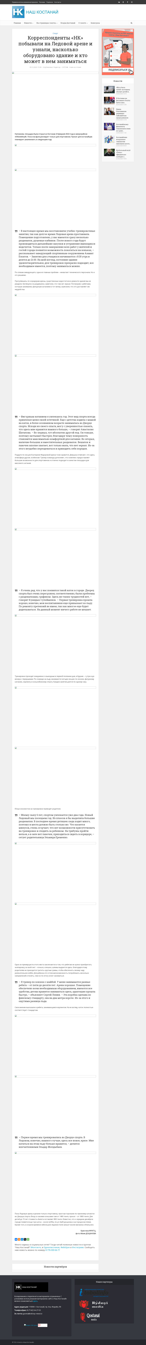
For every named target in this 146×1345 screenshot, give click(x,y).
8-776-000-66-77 (53, 1250)
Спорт (55, 33)
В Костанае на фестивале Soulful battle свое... (123, 100)
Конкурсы (95, 23)
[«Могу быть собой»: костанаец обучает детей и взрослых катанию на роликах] (110, 89)
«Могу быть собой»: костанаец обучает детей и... (123, 89)
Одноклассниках (52, 1247)
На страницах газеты (46, 23)
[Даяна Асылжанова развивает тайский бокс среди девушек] (110, 111)
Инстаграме (78, 1247)
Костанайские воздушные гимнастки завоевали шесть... (123, 140)
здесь (35, 1301)
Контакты (57, 2)
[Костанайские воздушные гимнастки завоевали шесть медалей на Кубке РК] (110, 139)
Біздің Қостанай (68, 23)
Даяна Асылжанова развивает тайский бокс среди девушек (122, 113)
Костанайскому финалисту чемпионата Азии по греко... (123, 127)
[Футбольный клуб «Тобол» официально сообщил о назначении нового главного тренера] (110, 152)
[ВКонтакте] (16, 1239)
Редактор (56, 67)
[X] (25, 1239)
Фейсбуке (65, 1247)
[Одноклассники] (19, 1239)
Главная (17, 23)
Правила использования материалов (25, 2)
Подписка (49, 2)
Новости (28, 23)
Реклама (42, 2)
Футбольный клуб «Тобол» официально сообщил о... (123, 153)
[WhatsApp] (28, 1239)
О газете (82, 23)
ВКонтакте (36, 1247)
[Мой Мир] (22, 1239)
